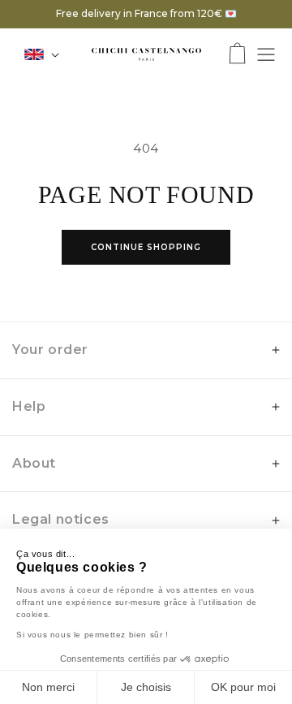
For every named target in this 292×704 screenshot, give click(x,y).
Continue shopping (146, 247)
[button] (237, 54)
